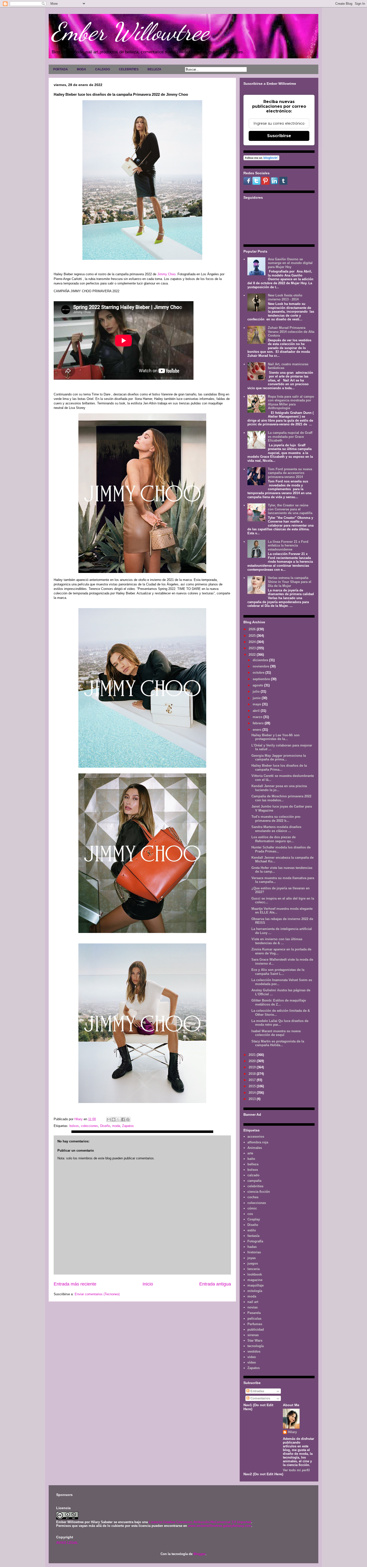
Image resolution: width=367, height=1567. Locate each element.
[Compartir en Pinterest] (127, 1119)
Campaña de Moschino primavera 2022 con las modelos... (281, 798)
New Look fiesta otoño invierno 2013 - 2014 (285, 297)
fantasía (253, 1236)
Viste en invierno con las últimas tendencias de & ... (276, 941)
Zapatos (128, 1126)
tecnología (255, 1346)
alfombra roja (257, 1142)
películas (254, 1318)
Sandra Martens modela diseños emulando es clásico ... (276, 829)
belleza (252, 1164)
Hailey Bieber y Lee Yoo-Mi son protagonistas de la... (275, 737)
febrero (259, 723)
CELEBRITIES (129, 69)
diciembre (261, 660)
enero (257, 730)
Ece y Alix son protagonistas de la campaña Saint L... (277, 972)
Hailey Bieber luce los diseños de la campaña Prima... (279, 767)
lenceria (253, 1269)
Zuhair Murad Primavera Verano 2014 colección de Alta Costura (291, 331)
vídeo (251, 1362)
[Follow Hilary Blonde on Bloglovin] (261, 159)
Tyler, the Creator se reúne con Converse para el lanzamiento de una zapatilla (290, 509)
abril (257, 711)
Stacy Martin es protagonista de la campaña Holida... (277, 1043)
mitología (254, 1291)
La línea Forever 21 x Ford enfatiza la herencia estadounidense (288, 545)
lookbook (254, 1274)
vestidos (253, 1351)
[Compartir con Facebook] (123, 1119)
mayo (257, 704)
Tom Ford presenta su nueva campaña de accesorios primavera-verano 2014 (290, 473)
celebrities (255, 1186)
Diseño (105, 1126)
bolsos (74, 1126)
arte (250, 1153)
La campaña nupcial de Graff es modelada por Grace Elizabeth (290, 436)
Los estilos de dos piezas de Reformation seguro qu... (273, 839)
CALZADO (102, 69)
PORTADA (60, 69)
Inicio (148, 1284)
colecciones (89, 1126)
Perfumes (254, 1324)
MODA (81, 69)
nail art (252, 1302)
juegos (252, 1263)
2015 (253, 1086)
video (251, 1357)
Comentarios (259, 1398)
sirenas (253, 1335)
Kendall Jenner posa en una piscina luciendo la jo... (279, 788)
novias (252, 1307)
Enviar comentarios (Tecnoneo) (97, 1294)
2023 (253, 648)
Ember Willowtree (130, 32)
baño (251, 1159)
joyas (251, 1258)
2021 (253, 1055)
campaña (254, 1181)
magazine (254, 1280)
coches (252, 1197)
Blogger (199, 1554)
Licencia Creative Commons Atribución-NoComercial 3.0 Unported (200, 1522)
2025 (253, 636)
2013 (253, 1099)
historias (254, 1252)
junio (257, 698)
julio (257, 691)
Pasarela (254, 1313)
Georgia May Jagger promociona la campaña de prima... (278, 757)
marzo (258, 717)
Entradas (256, 1391)
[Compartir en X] (118, 1119)
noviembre (261, 666)
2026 (253, 629)
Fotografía (255, 1241)
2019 (253, 1067)
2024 (253, 642)
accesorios (255, 1136)
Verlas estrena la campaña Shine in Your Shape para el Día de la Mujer (289, 581)
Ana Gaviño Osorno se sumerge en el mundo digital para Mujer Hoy (290, 263)
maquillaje (255, 1285)
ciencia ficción (258, 1192)
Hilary (292, 1432)
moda (116, 1126)
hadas (252, 1247)
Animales (254, 1148)
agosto (258, 685)
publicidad (255, 1329)
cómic (252, 1208)
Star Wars (254, 1340)
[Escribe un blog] (113, 1119)
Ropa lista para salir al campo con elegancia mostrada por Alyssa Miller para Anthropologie (291, 402)
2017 (253, 1080)
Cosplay (253, 1219)
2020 (253, 1061)
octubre (259, 672)
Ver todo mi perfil (296, 1470)
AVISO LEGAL (67, 1543)
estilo (251, 1230)
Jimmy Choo (166, 274)
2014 (253, 1093)
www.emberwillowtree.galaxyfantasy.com (219, 1526)
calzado (253, 1175)
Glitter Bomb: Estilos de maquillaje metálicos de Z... (278, 1002)
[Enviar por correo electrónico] (108, 1119)
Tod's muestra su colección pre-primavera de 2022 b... (276, 819)
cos (250, 1214)
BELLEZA (154, 69)
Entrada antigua (215, 1284)
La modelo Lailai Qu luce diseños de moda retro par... (279, 1023)
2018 (253, 1074)
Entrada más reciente (75, 1284)
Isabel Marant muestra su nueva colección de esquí (276, 1033)
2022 (253, 654)
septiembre (262, 679)
